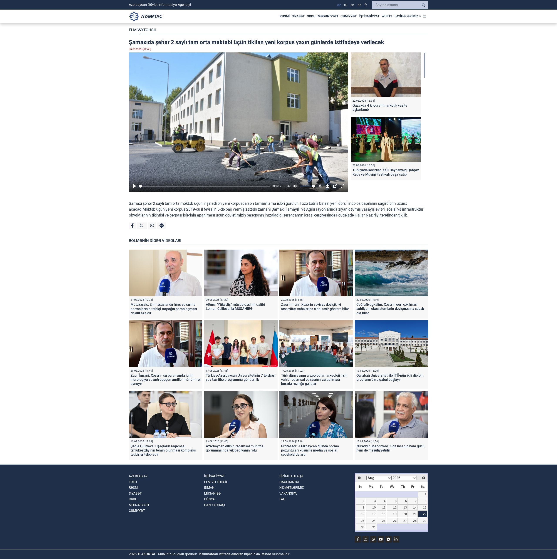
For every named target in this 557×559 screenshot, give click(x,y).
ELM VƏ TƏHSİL (143, 30)
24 (374, 520)
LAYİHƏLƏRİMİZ (406, 16)
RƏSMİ (285, 16)
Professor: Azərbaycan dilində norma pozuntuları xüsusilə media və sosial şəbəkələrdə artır (310, 450)
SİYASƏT (298, 16)
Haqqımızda (289, 482)
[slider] (204, 186)
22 (424, 514)
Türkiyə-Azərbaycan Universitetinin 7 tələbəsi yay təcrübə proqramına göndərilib (240, 377)
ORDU (311, 16)
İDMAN (209, 488)
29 (424, 520)
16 (362, 514)
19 (395, 514)
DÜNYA (209, 499)
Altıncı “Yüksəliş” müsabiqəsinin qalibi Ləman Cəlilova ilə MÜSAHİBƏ (235, 306)
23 (362, 520)
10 (374, 507)
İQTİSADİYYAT (369, 16)
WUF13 (387, 16)
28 (415, 520)
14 (415, 507)
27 (405, 520)
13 (405, 507)
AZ (339, 5)
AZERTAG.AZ (138, 476)
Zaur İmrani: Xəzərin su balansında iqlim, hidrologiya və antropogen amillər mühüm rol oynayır (166, 379)
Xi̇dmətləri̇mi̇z (291, 488)
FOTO (133, 482)
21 (415, 514)
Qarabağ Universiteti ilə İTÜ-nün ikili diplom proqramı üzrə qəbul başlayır (390, 377)
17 (374, 514)
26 (395, 520)
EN (352, 5)
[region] (388, 117)
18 (384, 514)
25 (384, 520)
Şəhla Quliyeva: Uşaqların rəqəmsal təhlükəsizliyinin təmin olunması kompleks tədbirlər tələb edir (163, 450)
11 (384, 507)
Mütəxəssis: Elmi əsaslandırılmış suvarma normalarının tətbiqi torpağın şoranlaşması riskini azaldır (164, 308)
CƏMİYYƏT (349, 16)
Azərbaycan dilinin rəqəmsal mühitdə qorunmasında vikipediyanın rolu (234, 448)
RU (345, 5)
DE (359, 5)
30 (362, 527)
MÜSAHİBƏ (212, 493)
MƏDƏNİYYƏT (328, 16)
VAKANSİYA (288, 493)
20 (405, 514)
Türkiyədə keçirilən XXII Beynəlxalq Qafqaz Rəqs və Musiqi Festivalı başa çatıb (385, 172)
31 (374, 527)
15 (424, 507)
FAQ (282, 499)
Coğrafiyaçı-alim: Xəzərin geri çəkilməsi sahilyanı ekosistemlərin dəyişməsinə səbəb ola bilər (390, 308)
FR (365, 5)
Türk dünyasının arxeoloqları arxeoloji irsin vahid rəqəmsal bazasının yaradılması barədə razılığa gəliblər (314, 379)
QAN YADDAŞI (214, 505)
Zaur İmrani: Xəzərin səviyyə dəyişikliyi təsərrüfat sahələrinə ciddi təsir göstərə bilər (315, 306)
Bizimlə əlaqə (291, 476)
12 (395, 507)
